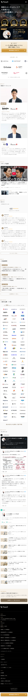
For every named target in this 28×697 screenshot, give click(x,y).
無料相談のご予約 (4, 675)
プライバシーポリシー (14, 689)
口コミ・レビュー (4, 662)
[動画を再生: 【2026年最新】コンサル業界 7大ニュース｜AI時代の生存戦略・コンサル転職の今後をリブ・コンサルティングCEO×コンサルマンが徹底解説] (14, 173)
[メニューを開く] (25, 2)
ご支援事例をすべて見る (13, 294)
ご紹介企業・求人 (4, 664)
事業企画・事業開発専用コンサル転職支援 (8, 640)
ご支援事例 (3, 659)
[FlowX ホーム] (4, 2)
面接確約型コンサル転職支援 (6, 645)
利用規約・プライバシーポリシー (6, 683)
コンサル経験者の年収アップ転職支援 (7, 648)
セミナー (2, 656)
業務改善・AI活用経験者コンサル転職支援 (8, 637)
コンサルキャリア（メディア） (6, 651)
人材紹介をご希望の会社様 (5, 680)
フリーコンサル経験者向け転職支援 (7, 643)
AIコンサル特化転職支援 (5, 634)
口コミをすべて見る (13, 253)
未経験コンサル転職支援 (5, 629)
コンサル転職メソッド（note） (6, 667)
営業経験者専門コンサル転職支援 (6, 632)
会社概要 (2, 672)
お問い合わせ (3, 678)
